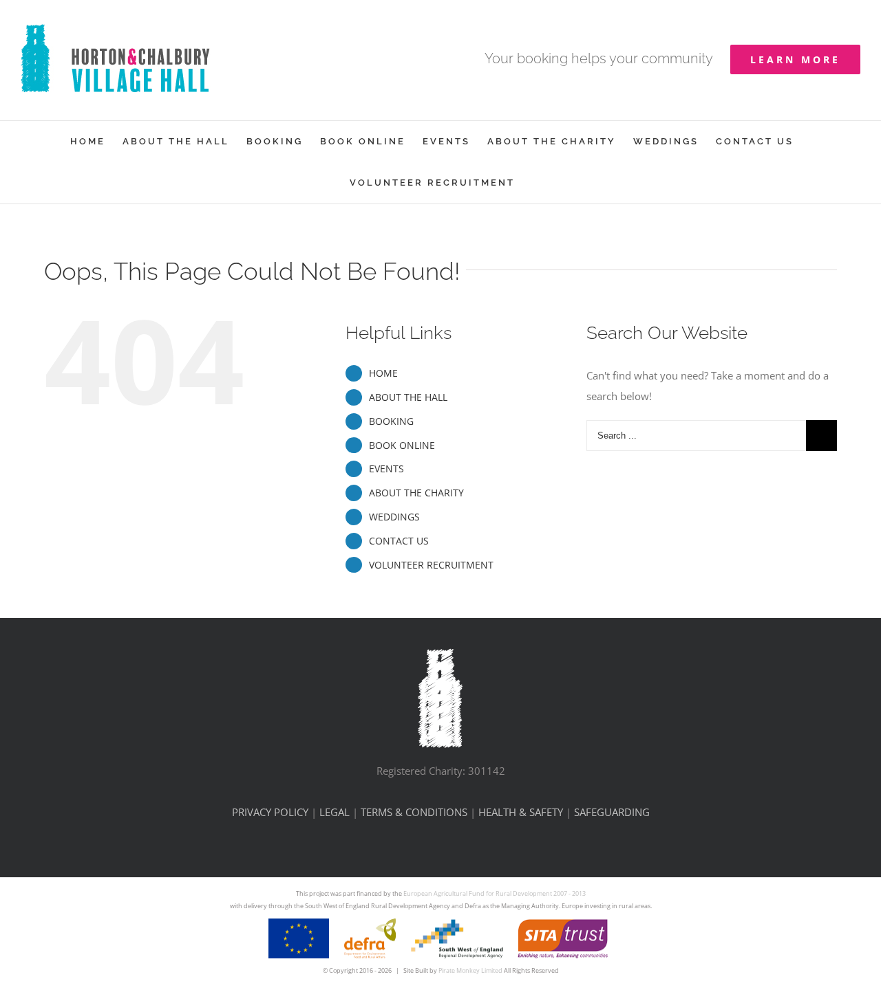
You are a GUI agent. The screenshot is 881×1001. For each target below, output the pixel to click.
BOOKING (391, 421)
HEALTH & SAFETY (520, 812)
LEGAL (334, 812)
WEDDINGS (394, 516)
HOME (383, 373)
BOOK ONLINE (402, 445)
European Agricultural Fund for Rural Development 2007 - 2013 (494, 893)
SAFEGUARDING (612, 812)
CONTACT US (399, 540)
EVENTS (386, 468)
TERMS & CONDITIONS (414, 812)
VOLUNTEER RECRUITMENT (431, 564)
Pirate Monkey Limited (470, 970)
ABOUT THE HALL (408, 397)
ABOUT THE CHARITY (416, 492)
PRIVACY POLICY (270, 812)
